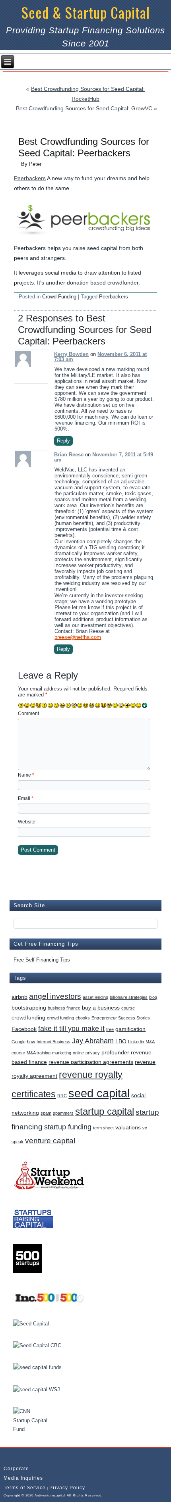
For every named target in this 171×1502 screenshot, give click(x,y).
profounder (115, 1052)
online (78, 1052)
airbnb (19, 997)
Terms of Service (25, 1487)
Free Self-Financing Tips (42, 960)
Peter (35, 164)
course (128, 1008)
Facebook (24, 1029)
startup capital (104, 1111)
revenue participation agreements (91, 1062)
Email (25, 798)
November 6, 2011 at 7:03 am (100, 356)
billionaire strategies (129, 997)
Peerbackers (30, 178)
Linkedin (136, 1041)
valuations (128, 1127)
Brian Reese (69, 455)
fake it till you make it (71, 1029)
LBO (120, 1041)
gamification (130, 1029)
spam (46, 1113)
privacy (93, 1052)
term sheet (103, 1127)
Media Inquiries (23, 1478)
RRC (62, 1095)
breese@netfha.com (77, 637)
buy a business (101, 1007)
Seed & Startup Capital (85, 12)
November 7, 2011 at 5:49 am (103, 457)
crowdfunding (28, 1017)
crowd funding (60, 1017)
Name (26, 775)
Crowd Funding (59, 297)
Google (18, 1041)
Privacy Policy (67, 1487)
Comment (28, 713)
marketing (61, 1052)
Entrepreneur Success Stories (120, 1017)
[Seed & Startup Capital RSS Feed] (9, 1456)
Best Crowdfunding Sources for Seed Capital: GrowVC (84, 108)
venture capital (50, 1140)
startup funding (67, 1127)
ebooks (83, 1017)
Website (26, 822)
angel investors (55, 996)
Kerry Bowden (71, 354)
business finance (64, 1008)
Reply (63, 441)
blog (153, 997)
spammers (63, 1113)
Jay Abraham (93, 1041)
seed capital (99, 1093)
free (110, 1029)
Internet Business (53, 1041)
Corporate (16, 1468)
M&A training (39, 1052)
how (31, 1041)
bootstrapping (29, 1007)
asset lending (95, 997)
